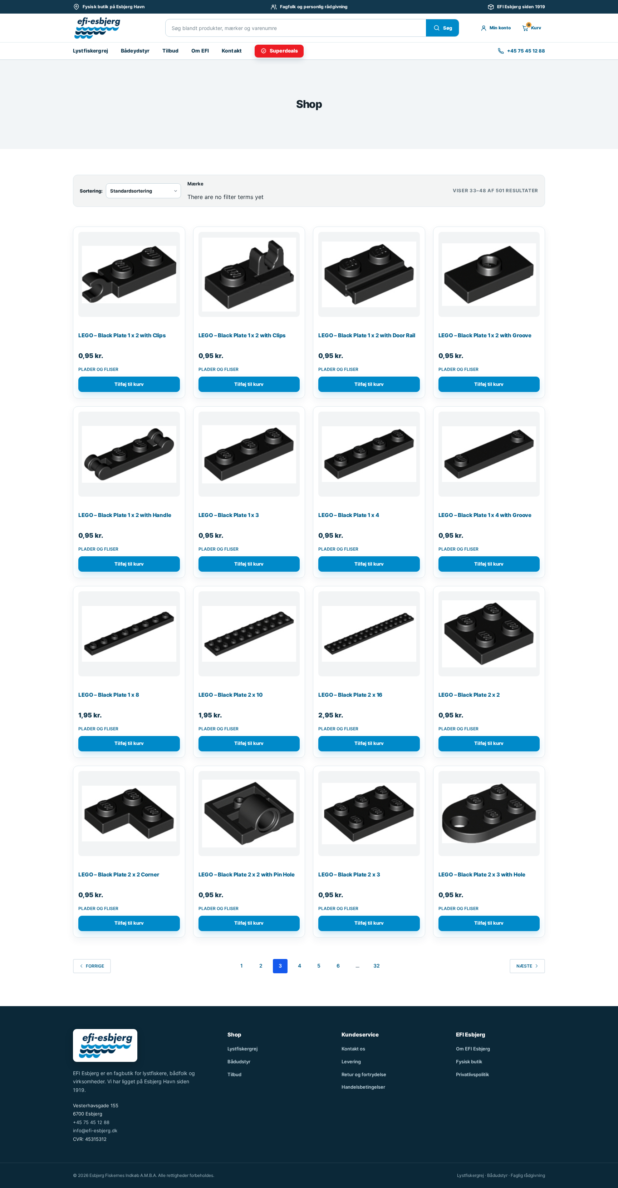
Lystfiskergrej (90, 51)
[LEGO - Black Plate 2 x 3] (369, 816)
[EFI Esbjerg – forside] (97, 28)
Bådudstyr (238, 1061)
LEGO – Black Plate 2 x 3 (349, 874)
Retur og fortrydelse (364, 1074)
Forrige (95, 966)
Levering (351, 1061)
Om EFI (200, 51)
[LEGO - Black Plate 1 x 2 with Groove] (489, 277)
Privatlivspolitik (472, 1074)
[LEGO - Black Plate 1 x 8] (129, 636)
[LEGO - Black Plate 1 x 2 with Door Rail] (369, 277)
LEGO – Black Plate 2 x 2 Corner (118, 874)
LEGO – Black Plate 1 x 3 (228, 515)
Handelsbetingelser (363, 1087)
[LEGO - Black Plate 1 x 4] (369, 457)
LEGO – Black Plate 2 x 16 (350, 694)
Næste (524, 966)
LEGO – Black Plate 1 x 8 (108, 694)
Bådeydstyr (135, 51)
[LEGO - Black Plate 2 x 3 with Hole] (489, 816)
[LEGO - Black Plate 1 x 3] (249, 457)
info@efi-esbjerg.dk (95, 1130)
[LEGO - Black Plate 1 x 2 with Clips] (129, 277)
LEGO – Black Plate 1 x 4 (348, 515)
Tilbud (170, 51)
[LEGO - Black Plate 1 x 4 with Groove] (489, 457)
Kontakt (232, 51)
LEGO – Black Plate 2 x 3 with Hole (481, 874)
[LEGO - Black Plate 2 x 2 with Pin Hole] (249, 816)
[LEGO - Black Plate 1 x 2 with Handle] (129, 457)
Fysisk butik (469, 1061)
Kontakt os (353, 1049)
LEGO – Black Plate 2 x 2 (469, 694)
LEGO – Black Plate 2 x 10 (230, 694)
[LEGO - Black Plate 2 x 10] (249, 636)
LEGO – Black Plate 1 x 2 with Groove (485, 335)
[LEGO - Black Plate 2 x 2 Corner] (129, 816)
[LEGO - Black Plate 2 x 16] (369, 636)
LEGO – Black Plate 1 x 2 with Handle (124, 515)
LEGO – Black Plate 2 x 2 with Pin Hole (246, 874)
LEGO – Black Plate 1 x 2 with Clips (122, 335)
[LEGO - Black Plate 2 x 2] (489, 636)
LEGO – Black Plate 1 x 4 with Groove (485, 515)
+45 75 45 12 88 (91, 1122)
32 (376, 966)
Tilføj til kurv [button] (129, 384)
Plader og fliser (98, 369)
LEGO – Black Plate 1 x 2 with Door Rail (366, 335)
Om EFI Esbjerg (473, 1049)
